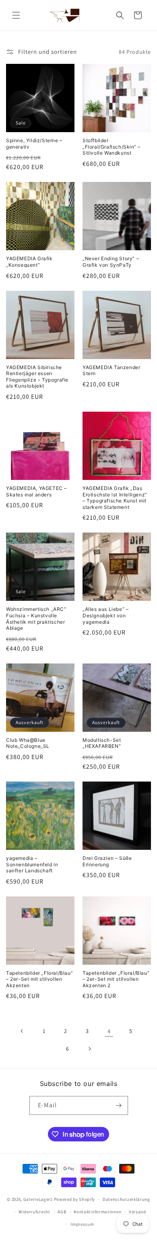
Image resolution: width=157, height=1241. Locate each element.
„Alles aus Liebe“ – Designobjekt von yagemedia (105, 615)
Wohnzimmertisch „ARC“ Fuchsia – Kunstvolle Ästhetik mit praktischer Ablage (36, 618)
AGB (62, 1211)
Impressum (82, 1224)
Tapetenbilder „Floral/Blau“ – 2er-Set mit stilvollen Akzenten (39, 979)
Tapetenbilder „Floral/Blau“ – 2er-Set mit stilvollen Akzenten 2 (116, 979)
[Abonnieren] (119, 1105)
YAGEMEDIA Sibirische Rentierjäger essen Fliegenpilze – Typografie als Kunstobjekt (37, 376)
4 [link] (109, 1031)
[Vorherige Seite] (22, 1031)
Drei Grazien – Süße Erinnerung (107, 861)
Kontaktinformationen (97, 1211)
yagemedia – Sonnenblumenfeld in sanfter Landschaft (32, 864)
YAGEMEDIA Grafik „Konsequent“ (29, 261)
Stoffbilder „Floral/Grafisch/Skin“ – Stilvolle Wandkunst (111, 146)
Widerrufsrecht (34, 1211)
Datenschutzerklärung (126, 1199)
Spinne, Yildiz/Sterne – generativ (34, 143)
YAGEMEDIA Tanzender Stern (111, 370)
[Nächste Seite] (89, 1048)
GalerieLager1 (38, 1199)
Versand (137, 1211)
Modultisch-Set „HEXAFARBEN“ (102, 743)
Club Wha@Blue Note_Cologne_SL (28, 743)
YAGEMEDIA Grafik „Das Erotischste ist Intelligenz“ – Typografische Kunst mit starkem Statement (115, 497)
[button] (16, 15)
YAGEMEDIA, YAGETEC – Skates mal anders (36, 491)
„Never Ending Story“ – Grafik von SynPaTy (111, 261)
